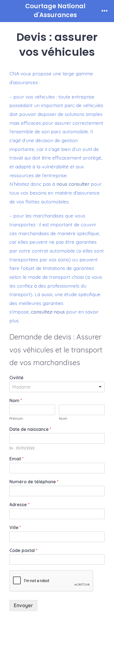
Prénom (16, 418)
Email (16, 458)
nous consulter (72, 184)
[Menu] (104, 11)
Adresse (19, 504)
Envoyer (23, 605)
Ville (15, 527)
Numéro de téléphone (33, 481)
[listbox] (57, 387)
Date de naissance (30, 429)
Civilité (16, 377)
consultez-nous (48, 312)
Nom (15, 400)
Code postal (23, 550)
